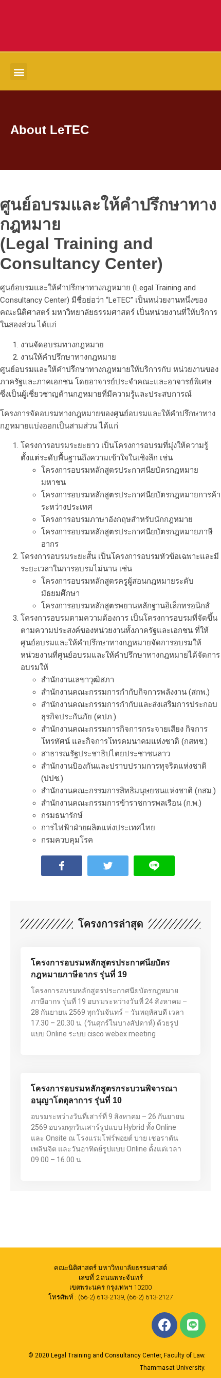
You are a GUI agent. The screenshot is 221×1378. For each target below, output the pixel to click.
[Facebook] (164, 1325)
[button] (18, 71)
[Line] (193, 1325)
